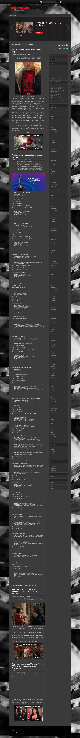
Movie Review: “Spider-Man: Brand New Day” (28, 51)
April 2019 (53, 300)
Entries (53, 466)
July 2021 (52, 241)
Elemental (24, 165)
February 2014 (53, 423)
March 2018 (53, 329)
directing (21, 165)
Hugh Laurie (33, 599)
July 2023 (52, 188)
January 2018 (53, 333)
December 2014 (54, 401)
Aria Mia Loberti (28, 598)
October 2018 (53, 313)
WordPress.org (53, 470)
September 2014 (54, 408)
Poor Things (36, 167)
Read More (39, 32)
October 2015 (53, 379)
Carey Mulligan (33, 164)
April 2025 (53, 142)
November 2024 (54, 153)
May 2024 (53, 166)
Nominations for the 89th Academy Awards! (58, 88)
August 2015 (53, 384)
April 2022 (53, 221)
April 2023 (53, 195)
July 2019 (52, 294)
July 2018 (52, 320)
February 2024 (53, 173)
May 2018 (53, 324)
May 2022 (53, 219)
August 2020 (53, 265)
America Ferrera (31, 162)
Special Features (29, 161)
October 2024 (53, 155)
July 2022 (52, 215)
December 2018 (54, 309)
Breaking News (54, 447)
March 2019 (53, 302)
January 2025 (53, 149)
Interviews (18, 672)
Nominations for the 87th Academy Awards (58, 101)
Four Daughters (37, 165)
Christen (52, 90)
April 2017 (53, 346)
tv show (38, 600)
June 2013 (53, 441)
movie (32, 57)
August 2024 (53, 160)
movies (18, 58)
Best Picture (31, 163)
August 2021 (53, 239)
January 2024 (53, 175)
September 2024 (54, 158)
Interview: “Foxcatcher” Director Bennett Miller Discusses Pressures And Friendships (28, 666)
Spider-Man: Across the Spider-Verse (29, 168)
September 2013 (54, 434)
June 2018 (53, 322)
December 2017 (54, 335)
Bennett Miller (19, 673)
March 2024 (53, 171)
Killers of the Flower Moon (27, 166)
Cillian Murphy (38, 164)
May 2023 (53, 193)
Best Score (35, 163)
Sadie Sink (26, 58)
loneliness (18, 57)
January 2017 (53, 353)
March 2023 (53, 197)
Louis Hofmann (19, 600)
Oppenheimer (24, 167)
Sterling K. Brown (38, 168)
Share (16, 150)
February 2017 (53, 351)
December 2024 (54, 151)
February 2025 (53, 147)
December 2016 (54, 355)
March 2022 (53, 223)
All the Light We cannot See (21, 598)
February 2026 (53, 120)
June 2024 (53, 164)
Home (11, 15)
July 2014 (52, 412)
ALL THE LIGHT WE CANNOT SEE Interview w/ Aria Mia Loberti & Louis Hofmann (27, 591)
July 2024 (52, 162)
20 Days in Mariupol (20, 162)
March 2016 (53, 368)
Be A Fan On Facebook (61, 45)
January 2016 (53, 373)
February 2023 (53, 199)
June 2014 (53, 414)
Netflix (31, 600)
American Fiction (37, 162)
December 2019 (54, 283)
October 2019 (53, 287)
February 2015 (53, 397)
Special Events (24, 161)
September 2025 (54, 131)
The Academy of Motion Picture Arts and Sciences (29, 169)
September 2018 (54, 316)
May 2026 (53, 114)
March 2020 (53, 276)
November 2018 (54, 311)
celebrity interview (23, 599)
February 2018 (53, 331)
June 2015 (53, 388)
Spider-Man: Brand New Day (36, 58)
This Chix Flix (19, 8)
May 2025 (53, 140)
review (21, 58)
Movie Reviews (19, 56)
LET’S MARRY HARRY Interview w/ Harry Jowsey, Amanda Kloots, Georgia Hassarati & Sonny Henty (58, 67)
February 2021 (53, 252)
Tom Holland (19, 59)
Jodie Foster (21, 166)
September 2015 (54, 381)
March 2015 (53, 395)
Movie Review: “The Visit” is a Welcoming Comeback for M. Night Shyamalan (58, 94)
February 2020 (53, 278)
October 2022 (53, 208)
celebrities (37, 598)
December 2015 (54, 375)
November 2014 (54, 403)
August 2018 (53, 318)
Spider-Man (30, 58)
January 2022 (53, 228)
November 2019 (54, 285)
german (30, 599)
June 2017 (53, 344)
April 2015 (53, 392)
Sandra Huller (22, 168)
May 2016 (53, 364)
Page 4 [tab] (20, 35)
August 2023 (53, 186)
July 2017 (52, 342)
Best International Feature (25, 163)
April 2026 (53, 116)
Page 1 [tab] (18, 35)
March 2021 (53, 250)
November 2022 (54, 206)
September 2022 (54, 210)
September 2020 (54, 263)
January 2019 (53, 307)
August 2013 (53, 436)
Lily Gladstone (33, 166)
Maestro (37, 166)
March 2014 (53, 421)
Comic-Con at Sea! (58, 97)
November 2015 (54, 377)
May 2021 (53, 245)
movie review (35, 57)
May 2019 (53, 298)
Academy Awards (26, 162)
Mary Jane (28, 57)
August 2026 (53, 107)
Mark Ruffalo (25, 57)
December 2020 (54, 256)
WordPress (19, 732)
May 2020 (53, 272)
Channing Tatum (24, 673)
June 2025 (53, 138)
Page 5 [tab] (21, 35)
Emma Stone (32, 165)
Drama (27, 599)
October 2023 (53, 182)
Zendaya (25, 59)
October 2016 (53, 357)
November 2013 (54, 430)
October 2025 (53, 129)
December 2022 (54, 204)
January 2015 (53, 399)
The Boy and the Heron (34, 169)
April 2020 (53, 274)
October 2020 (53, 261)
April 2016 (53, 366)
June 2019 (53, 296)
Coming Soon (53, 449)
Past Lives (28, 167)
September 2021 (54, 237)
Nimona (21, 167)
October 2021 (53, 234)
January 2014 (53, 425)
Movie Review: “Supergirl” (56, 78)
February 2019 (53, 305)
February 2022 (53, 226)
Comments (54, 468)
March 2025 (53, 144)
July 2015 (52, 386)
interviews (40, 599)
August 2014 (53, 410)
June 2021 (53, 243)
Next (12, 28)
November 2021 (54, 232)
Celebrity (18, 599)
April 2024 (53, 169)
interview (36, 599)
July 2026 (52, 109)
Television (33, 600)
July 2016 (52, 362)
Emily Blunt (28, 165)
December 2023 (54, 177)
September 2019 (54, 289)
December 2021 (54, 230)
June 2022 (53, 217)
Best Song (38, 163)
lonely (21, 57)
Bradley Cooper (28, 164)
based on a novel (33, 598)
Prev (67, 28)
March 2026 (53, 118)
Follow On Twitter (62, 48)
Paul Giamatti (32, 167)
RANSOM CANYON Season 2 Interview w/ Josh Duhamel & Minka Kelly (58, 73)
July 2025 (52, 136)
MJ (30, 57)
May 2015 (53, 390)
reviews (23, 58)
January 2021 (53, 254)
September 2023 (54, 184)
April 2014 (53, 419)
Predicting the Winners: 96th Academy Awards (27, 156)
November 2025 (54, 127)
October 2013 (53, 432)
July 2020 (52, 267)
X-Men (22, 59)
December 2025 (54, 125)
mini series (27, 600)
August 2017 (53, 340)
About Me (14, 15)
